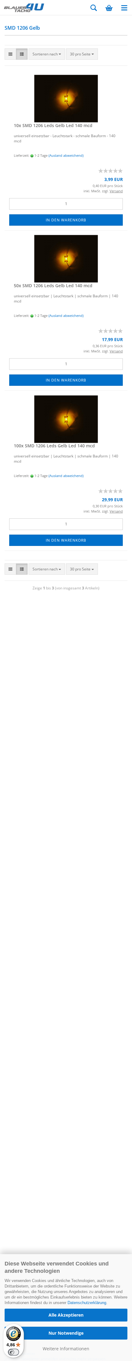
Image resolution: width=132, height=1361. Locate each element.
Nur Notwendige (66, 1333)
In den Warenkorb (66, 220)
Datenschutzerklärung (87, 1302)
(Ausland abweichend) (66, 155)
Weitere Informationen (66, 1349)
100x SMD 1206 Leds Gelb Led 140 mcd (54, 446)
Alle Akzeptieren (66, 1315)
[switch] (13, 1352)
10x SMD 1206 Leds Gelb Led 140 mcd (53, 125)
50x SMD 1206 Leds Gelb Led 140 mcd (53, 285)
